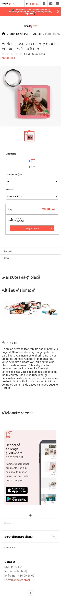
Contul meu (10, 547)
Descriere (8, 251)
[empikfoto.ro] (30, 25)
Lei (34, 4)
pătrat (32, 166)
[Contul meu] (44, 3)
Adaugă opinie (8, 57)
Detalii (6, 258)
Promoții (8, 523)
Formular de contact (17, 579)
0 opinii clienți (38, 54)
